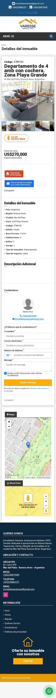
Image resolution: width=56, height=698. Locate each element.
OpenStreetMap (44, 477)
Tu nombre (9, 331)
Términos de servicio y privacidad (16, 678)
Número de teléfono (14, 350)
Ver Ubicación (27, 504)
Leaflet (27, 477)
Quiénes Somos (12, 623)
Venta (8, 615)
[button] (51, 83)
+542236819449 (40, 7)
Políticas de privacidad (15, 632)
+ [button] (9, 422)
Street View (18, 138)
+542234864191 (19, 7)
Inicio (4, 45)
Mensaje (8, 360)
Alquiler (8, 619)
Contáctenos (11, 627)
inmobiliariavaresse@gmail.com (29, 319)
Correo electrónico (13, 341)
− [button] (9, 426)
